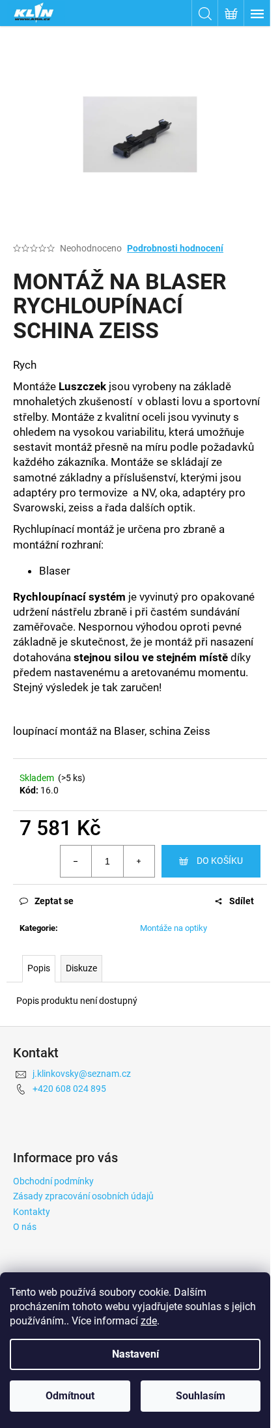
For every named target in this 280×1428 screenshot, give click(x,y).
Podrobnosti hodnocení (175, 248)
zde (149, 1321)
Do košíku (220, 860)
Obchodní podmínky (53, 1181)
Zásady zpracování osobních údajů (83, 1196)
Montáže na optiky (173, 928)
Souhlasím (200, 1396)
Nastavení (135, 1354)
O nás (24, 1226)
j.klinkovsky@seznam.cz (82, 1073)
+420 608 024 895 (69, 1088)
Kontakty (31, 1212)
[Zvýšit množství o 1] (138, 861)
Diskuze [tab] (81, 968)
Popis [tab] (38, 968)
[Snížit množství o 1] (76, 861)
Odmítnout (70, 1396)
